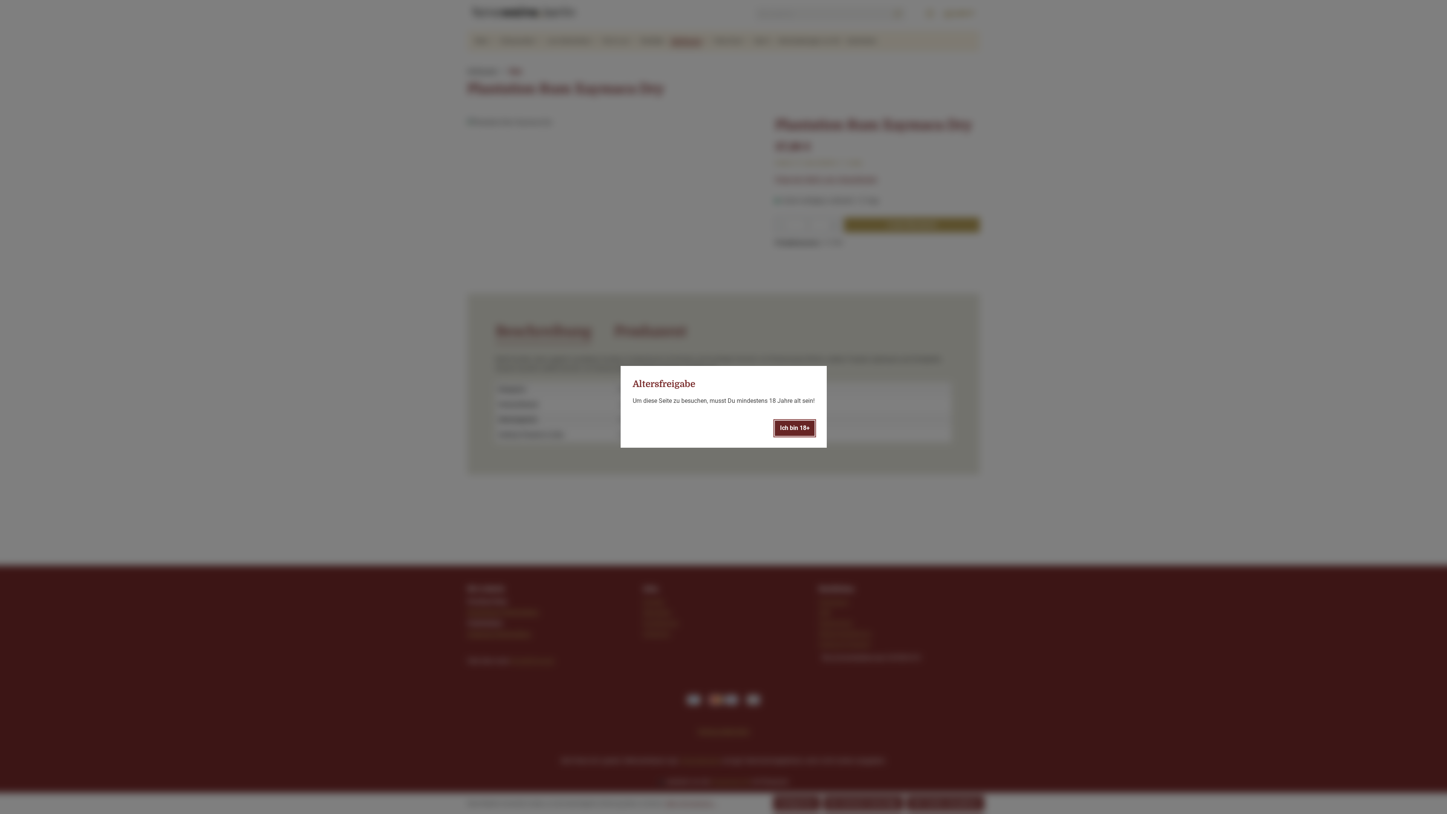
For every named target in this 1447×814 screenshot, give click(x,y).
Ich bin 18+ (795, 428)
